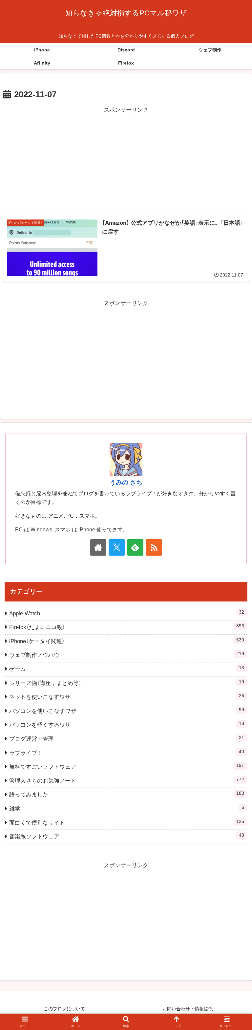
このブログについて (64, 1008)
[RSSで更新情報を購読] (154, 547)
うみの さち (126, 482)
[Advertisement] (126, 161)
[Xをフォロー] (117, 547)
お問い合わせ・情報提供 (187, 1008)
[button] (233, 881)
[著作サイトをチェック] (98, 547)
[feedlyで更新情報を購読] (135, 547)
